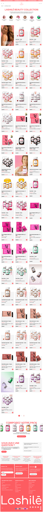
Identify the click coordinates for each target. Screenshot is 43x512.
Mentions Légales (4, 488)
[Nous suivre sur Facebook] (30, 507)
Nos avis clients (31, 491)
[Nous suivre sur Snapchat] (40, 507)
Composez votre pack (18, 487)
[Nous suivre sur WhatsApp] (40, 509)
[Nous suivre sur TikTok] (38, 507)
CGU (2, 483)
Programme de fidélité (31, 482)
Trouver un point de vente (32, 490)
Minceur (16, 486)
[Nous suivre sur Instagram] (33, 507)
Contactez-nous (31, 486)
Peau (16, 483)
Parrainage (30, 483)
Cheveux (16, 482)
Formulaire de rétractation (5, 487)
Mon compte (30, 487)
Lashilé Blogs (17, 491)
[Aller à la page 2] (24, 416)
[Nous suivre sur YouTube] (35, 507)
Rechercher (3, 482)
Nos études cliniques (18, 490)
